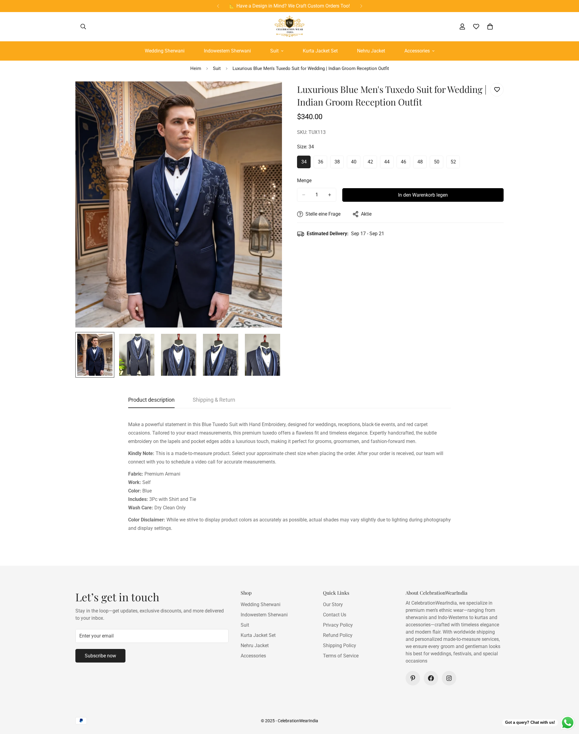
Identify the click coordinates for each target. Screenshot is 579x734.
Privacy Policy (338, 625)
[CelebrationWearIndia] (289, 26)
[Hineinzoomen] (269, 94)
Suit (274, 51)
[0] (490, 26)
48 (422, 164)
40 (355, 164)
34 (306, 164)
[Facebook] (431, 678)
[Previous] (218, 6)
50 (438, 164)
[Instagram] (449, 678)
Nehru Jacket (371, 51)
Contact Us (334, 615)
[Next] (361, 6)
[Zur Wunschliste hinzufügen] (497, 89)
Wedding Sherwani (165, 51)
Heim (195, 68)
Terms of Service (341, 656)
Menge (304, 180)
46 (405, 164)
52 (455, 164)
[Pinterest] (413, 678)
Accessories (417, 51)
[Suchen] (83, 26)
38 (339, 164)
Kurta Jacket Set (320, 51)
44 (389, 164)
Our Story (333, 604)
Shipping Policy (339, 645)
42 (372, 164)
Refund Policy (338, 635)
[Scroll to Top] (567, 701)
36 (322, 164)
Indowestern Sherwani (227, 51)
